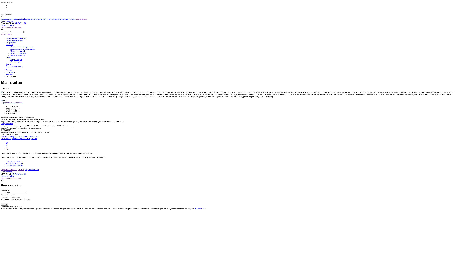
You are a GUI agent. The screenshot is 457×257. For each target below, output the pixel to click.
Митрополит (11, 43)
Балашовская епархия (14, 163)
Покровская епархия (14, 161)
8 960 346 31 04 (19, 23)
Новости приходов (18, 53)
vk (7, 147)
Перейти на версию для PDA (12, 170)
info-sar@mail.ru (7, 25)
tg (6, 145)
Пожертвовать (7, 21)
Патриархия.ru (7, 124)
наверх (4, 101)
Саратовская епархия (14, 40)
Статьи (8, 64)
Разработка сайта (32, 170)
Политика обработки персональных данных (19, 139)
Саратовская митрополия (16, 38)
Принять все (200, 209)
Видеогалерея (16, 60)
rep (7, 143)
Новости (9, 45)
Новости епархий (17, 51)
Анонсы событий (17, 55)
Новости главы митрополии (21, 47)
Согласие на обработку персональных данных (19, 137)
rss (7, 149)
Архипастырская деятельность (22, 49)
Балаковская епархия (14, 166)
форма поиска (81, 19)
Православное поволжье (38, 19)
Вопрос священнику (14, 66)
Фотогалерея (15, 62)
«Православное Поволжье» (12, 103)
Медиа (8, 58)
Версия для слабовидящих (11, 27)
